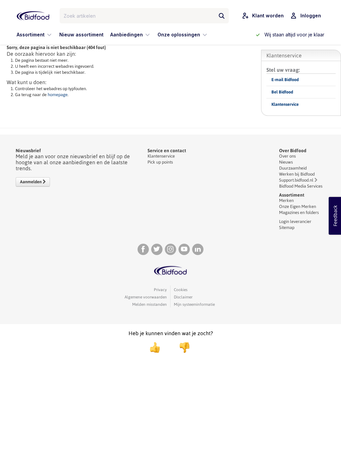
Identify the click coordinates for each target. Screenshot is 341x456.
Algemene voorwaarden (146, 297)
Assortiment (291, 195)
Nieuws (286, 162)
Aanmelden (31, 181)
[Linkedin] (197, 249)
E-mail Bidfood (285, 79)
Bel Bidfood (282, 91)
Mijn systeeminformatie (194, 304)
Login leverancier (295, 221)
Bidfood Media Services (300, 186)
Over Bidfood (292, 150)
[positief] (155, 347)
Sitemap (286, 227)
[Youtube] (184, 249)
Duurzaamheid (293, 168)
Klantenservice (285, 104)
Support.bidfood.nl (296, 180)
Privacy (160, 289)
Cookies (180, 289)
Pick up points (160, 162)
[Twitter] (157, 249)
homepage (58, 94)
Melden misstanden (149, 304)
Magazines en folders (299, 212)
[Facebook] (143, 249)
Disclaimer (183, 297)
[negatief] (181, 347)
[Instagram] (170, 249)
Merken (286, 200)
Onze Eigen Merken (297, 206)
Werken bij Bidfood (297, 174)
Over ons (287, 156)
